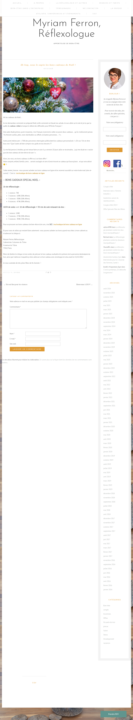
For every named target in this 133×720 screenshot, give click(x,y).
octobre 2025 (108, 297)
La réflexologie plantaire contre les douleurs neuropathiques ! (114, 230)
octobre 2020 (108, 431)
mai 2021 (106, 414)
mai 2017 (106, 544)
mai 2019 (106, 472)
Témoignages (63, 8)
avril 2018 (107, 514)
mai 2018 (106, 510)
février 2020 (107, 447)
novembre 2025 (109, 293)
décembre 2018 (109, 493)
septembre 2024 (109, 326)
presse (105, 626)
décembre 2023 (109, 343)
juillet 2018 (107, 506)
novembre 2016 (109, 560)
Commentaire (15, 307)
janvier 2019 (107, 489)
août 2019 (107, 464)
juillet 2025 (107, 301)
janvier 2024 (107, 339)
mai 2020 (106, 435)
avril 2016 (107, 581)
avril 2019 (107, 477)
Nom (12, 334)
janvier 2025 (107, 314)
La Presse (116, 8)
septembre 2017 (109, 531)
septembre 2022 (109, 376)
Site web (13, 344)
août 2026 (107, 289)
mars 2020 (107, 443)
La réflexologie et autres (71, 3)
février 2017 (107, 552)
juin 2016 (106, 573)
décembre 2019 (109, 456)
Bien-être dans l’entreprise (27, 8)
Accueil (17, 3)
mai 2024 (106, 330)
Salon (105, 630)
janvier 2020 (107, 452)
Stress (105, 635)
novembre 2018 (109, 498)
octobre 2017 (108, 527)
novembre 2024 (109, 322)
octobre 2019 (108, 460)
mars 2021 (107, 418)
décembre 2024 (109, 318)
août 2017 (107, 535)
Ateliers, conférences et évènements (58, 14)
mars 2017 (107, 548)
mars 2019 (107, 481)
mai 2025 (106, 305)
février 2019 (107, 485)
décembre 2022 (109, 368)
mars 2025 (107, 309)
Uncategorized (108, 639)
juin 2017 (106, 539)
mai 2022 (106, 385)
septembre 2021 (109, 406)
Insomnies (107, 614)
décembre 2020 (109, 426)
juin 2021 (106, 410)
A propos (39, 3)
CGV (95, 14)
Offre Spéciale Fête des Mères (114, 209)
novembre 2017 (109, 523)
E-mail (13, 339)
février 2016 (107, 585)
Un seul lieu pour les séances (15, 284)
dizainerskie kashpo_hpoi (112, 257)
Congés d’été (108, 187)
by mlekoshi (67, 710)
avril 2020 (107, 439)
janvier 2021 (107, 422)
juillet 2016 (107, 569)
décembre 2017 (109, 518)
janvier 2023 (107, 364)
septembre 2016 (109, 564)
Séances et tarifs (109, 3)
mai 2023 (106, 360)
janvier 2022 (107, 397)
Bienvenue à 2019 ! (84, 284)
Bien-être (106, 605)
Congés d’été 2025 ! (110, 205)
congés (106, 610)
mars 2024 (107, 334)
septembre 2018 (109, 502)
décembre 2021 (109, 401)
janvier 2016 (107, 589)
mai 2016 (106, 577)
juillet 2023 (107, 355)
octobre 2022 (108, 372)
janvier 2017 (107, 556)
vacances (106, 643)
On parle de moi (109, 622)
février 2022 (107, 393)
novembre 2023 (109, 347)
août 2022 (107, 380)
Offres (17, 272)
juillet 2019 (107, 468)
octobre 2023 (108, 351)
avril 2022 (107, 389)
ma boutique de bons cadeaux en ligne (68, 224)
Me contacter (91, 8)
